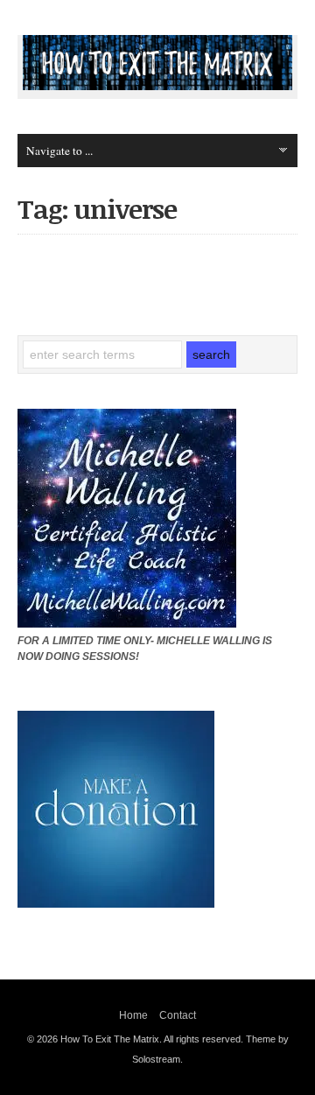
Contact (177, 1015)
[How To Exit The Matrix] (157, 86)
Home (133, 1015)
